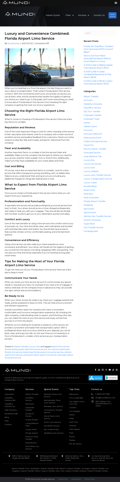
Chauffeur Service (92, 108)
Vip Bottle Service (52, 426)
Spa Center (89, 209)
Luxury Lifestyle (91, 171)
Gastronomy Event (92, 138)
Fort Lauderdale (76, 398)
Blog (7, 417)
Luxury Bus (89, 160)
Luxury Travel (90, 182)
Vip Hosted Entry (51, 429)
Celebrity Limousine (93, 104)
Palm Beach (74, 429)
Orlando (72, 426)
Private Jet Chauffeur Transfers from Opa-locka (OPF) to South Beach (98, 49)
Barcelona (73, 394)
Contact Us (99, 15)
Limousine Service (92, 153)
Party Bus (88, 194)
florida (14, 349)
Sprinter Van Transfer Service (97, 216)
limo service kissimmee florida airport (28, 352)
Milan (71, 418)
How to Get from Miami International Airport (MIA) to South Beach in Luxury (97, 58)
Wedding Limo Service (54, 433)
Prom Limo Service (52, 422)
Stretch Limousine (92, 220)
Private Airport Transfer (95, 201)
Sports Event (90, 212)
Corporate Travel (91, 119)
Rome (72, 436)
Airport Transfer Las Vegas (78, 468)
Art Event (88, 100)
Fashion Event (90, 126)
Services (82, 15)
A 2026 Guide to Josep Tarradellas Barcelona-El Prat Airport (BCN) (97, 74)
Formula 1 (88, 130)
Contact (8, 424)
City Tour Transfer (92, 111)
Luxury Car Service (92, 164)
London (72, 407)
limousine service (55, 352)
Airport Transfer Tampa (98, 471)
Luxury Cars (34, 346)
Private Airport (31, 433)
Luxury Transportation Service (98, 179)
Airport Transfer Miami (30, 471)
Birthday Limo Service (53, 406)
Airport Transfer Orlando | (77, 471)
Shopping (88, 205)
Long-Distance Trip (92, 156)
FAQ (7, 421)
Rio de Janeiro (75, 444)
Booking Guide (11, 414)
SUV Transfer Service (93, 227)
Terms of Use (63, 479)
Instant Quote (53, 15)
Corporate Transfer (92, 115)
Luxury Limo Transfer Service (97, 175)
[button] (112, 15)
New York (73, 422)
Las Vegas (73, 401)
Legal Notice (76, 479)
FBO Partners (11, 410)
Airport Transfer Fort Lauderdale (25, 468)
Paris (71, 433)
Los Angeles (74, 411)
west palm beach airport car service (39, 355)
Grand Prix (89, 145)
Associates (9, 394)
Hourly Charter (31, 420)
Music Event (89, 190)
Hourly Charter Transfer (95, 149)
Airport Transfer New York (53, 471)
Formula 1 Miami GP (93, 134)
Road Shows (30, 443)
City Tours (29, 404)
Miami (72, 415)
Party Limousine (91, 197)
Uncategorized (91, 231)
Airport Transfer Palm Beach (53, 468)
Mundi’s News (90, 186)
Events (87, 123)
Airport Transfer (21, 346)
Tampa (72, 440)
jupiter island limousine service (32, 349)
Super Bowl (89, 224)
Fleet (68, 15)
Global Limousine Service (95, 141)
